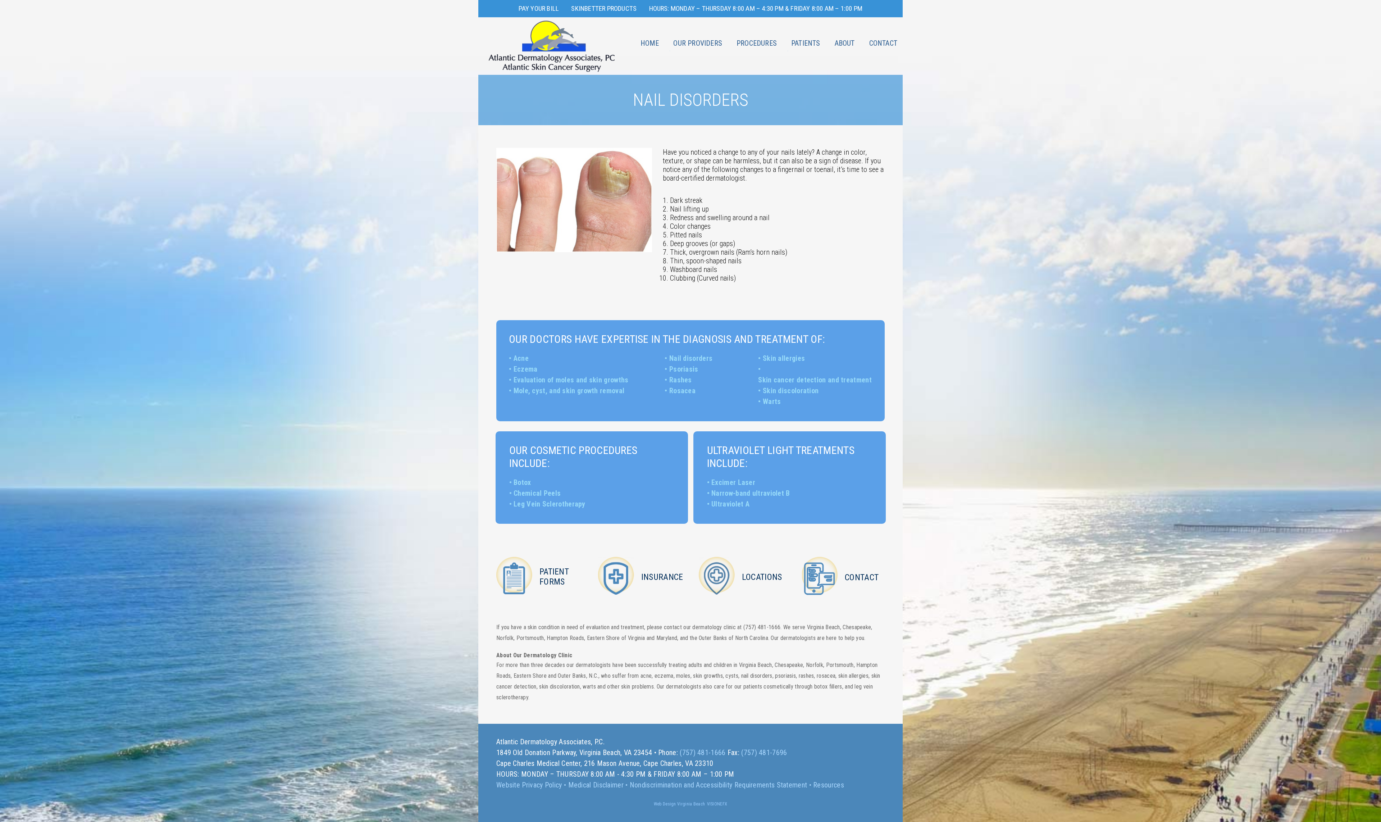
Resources (828, 785)
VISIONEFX (717, 804)
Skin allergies (784, 358)
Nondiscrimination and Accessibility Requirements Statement (718, 785)
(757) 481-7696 (764, 752)
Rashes (680, 380)
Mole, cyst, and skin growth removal (569, 390)
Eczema (526, 369)
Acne (521, 358)
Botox (522, 482)
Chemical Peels (537, 493)
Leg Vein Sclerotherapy (549, 504)
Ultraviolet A (730, 504)
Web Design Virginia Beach (679, 804)
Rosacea (682, 390)
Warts (772, 401)
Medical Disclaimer (596, 785)
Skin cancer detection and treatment (815, 380)
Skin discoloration (791, 390)
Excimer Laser (733, 482)
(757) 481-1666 (702, 752)
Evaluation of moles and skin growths (571, 380)
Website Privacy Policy (529, 785)
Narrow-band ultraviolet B (750, 493)
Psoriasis (683, 369)
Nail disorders (690, 358)
